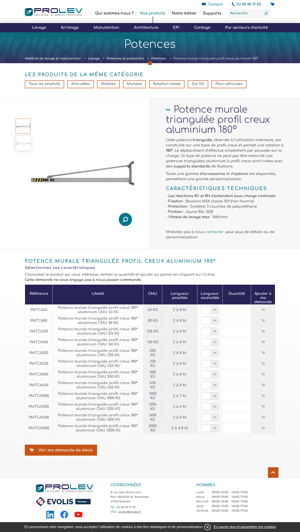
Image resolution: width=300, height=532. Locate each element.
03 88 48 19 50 (249, 4)
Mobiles (108, 84)
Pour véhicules (229, 84)
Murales (134, 84)
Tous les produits (44, 84)
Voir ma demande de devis (65, 450)
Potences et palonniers (125, 58)
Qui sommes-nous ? (114, 13)
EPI (176, 27)
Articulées (80, 84)
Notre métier (184, 13)
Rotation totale (167, 84)
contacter (214, 232)
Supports (212, 13)
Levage (39, 27)
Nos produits (152, 13)
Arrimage (70, 27)
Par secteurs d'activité (246, 27)
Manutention (106, 27)
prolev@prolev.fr (129, 511)
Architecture (146, 27)
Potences (158, 58)
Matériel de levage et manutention (53, 58)
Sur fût (198, 84)
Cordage (202, 27)
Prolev (53, 12)
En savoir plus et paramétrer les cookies (245, 527)
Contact (215, 4)
